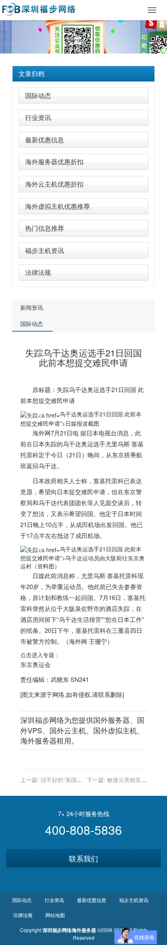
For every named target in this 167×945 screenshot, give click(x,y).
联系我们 (83, 858)
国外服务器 (111, 719)
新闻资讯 (31, 307)
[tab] (83, 73)
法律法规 (38, 272)
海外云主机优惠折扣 (54, 184)
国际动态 (38, 95)
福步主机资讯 (44, 250)
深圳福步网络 (42, 719)
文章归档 (32, 73)
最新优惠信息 (44, 139)
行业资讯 (38, 117)
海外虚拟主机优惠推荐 (57, 206)
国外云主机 (67, 730)
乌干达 (78, 389)
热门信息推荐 (44, 228)
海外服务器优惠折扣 (54, 161)
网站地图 (55, 914)
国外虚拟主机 (115, 730)
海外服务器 (38, 740)
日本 (92, 433)
